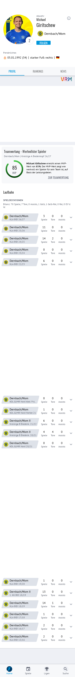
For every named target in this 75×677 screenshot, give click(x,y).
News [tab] (63, 71)
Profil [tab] (12, 71)
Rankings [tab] (38, 71)
